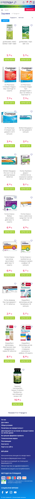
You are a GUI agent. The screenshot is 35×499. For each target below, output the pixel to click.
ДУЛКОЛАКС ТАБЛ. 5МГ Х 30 (25, 43)
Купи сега (9, 60)
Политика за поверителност (12, 428)
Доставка (5, 422)
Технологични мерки (9, 438)
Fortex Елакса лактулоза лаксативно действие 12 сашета (9, 261)
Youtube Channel (15, 492)
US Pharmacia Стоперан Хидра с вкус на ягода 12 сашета (9, 88)
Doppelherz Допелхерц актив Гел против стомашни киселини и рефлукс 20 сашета (25, 348)
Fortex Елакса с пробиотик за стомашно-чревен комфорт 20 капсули (25, 261)
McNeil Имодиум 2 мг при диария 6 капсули (25, 130)
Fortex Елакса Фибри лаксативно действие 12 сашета (9, 218)
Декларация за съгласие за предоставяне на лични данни (17, 432)
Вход (23, 2)
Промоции (30, 9)
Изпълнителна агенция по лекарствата (15, 455)
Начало (2, 10)
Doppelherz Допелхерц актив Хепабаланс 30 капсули (25, 303)
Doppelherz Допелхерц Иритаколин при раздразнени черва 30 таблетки (9, 347)
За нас (3, 420)
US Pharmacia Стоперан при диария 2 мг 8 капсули (9, 131)
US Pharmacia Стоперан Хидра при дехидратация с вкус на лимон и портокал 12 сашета (26, 91)
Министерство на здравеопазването (14, 466)
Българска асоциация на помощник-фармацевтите (14, 462)
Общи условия (6, 425)
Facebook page (2, 492)
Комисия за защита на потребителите (15, 469)
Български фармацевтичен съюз (13, 458)
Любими (27, 2)
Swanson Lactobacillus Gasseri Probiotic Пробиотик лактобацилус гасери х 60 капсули (17, 392)
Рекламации (6, 441)
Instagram (11, 492)
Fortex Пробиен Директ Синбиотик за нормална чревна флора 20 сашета (25, 175)
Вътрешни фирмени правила (12, 436)
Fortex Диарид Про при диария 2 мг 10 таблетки (9, 302)
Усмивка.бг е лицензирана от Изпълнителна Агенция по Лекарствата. (20, 481)
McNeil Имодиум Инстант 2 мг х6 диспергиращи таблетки (9, 174)
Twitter (6, 492)
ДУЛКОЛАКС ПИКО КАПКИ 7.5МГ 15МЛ (9, 43)
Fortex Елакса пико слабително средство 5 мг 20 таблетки (25, 217)
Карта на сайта (7, 447)
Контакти (5, 444)
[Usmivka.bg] (6, 2)
